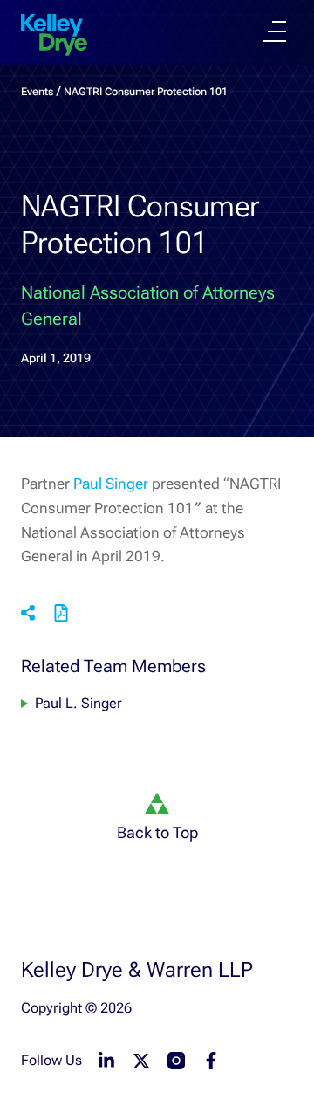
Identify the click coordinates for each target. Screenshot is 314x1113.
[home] (54, 35)
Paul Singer (112, 483)
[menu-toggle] (274, 31)
